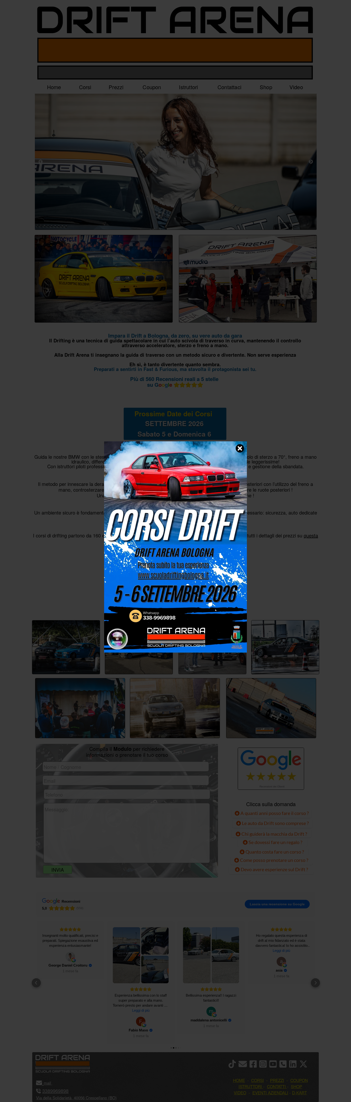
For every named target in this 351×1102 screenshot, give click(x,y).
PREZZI (126, 604)
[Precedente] (40, 161)
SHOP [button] (296, 1086)
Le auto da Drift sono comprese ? (275, 823)
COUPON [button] (299, 1080)
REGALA (224, 604)
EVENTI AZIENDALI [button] (270, 1093)
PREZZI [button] (277, 1080)
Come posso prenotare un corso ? (274, 860)
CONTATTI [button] (276, 1086)
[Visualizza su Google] (70, 1021)
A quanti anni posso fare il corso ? (274, 813)
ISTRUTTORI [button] (250, 1086)
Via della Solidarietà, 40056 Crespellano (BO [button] (75, 1098)
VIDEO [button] (240, 1093)
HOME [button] (239, 1080)
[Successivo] (310, 161)
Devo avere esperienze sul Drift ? (274, 869)
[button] (36, 982)
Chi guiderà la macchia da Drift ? (273, 834)
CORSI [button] (257, 1080)
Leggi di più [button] (70, 1010)
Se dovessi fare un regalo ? (275, 842)
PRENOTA (174, 604)
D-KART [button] (299, 1093)
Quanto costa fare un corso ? (275, 852)
